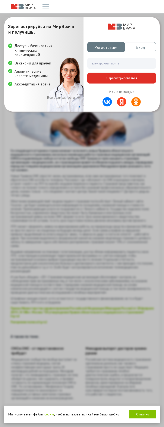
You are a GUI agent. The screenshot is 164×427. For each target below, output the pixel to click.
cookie (49, 414)
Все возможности (61, 97)
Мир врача (23, 6)
